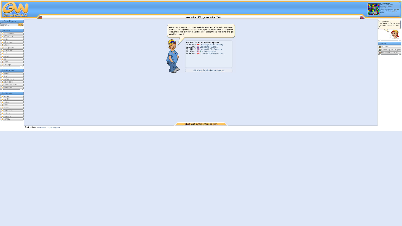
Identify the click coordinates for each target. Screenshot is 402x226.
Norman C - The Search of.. (211, 49)
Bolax (382, 12)
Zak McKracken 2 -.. (389, 9)
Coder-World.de (43, 127)
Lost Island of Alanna (208, 47)
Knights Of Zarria (388, 11)
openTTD (383, 8)
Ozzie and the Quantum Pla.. (212, 53)
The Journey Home (208, 51)
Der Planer (386, 6)
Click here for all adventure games (208, 70)
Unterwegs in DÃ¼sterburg (211, 45)
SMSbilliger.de (55, 127)
